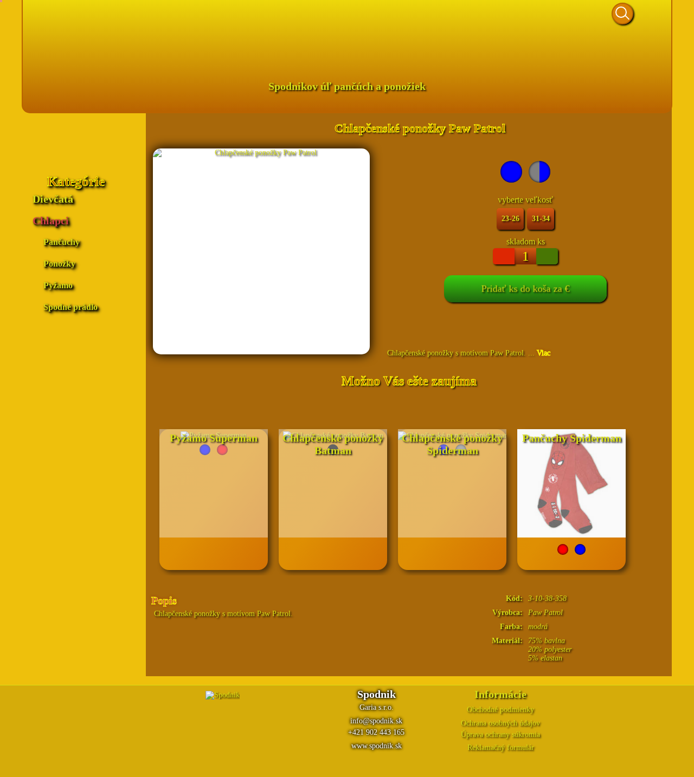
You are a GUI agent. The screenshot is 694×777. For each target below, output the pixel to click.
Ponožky (59, 263)
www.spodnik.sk (376, 746)
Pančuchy (61, 242)
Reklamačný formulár (500, 747)
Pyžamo (58, 285)
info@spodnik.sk (376, 721)
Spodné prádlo (70, 307)
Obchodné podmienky (500, 709)
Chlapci (51, 220)
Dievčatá (53, 199)
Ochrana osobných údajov (500, 723)
